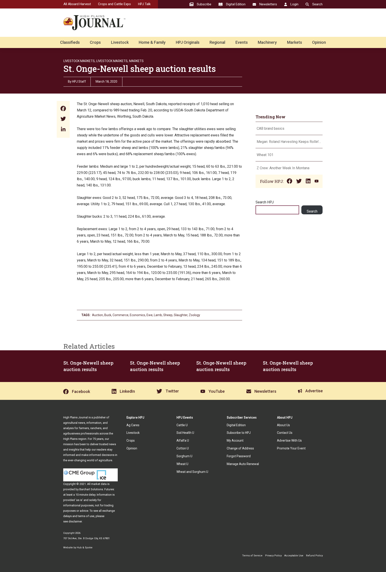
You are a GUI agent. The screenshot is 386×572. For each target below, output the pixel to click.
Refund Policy (314, 555)
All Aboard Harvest (77, 4)
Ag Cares (132, 425)
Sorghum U (184, 456)
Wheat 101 (265, 155)
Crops (95, 42)
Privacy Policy (273, 555)
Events (241, 42)
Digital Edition (236, 425)
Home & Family (152, 42)
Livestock (120, 42)
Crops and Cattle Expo (114, 4)
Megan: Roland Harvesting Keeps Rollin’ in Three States (289, 142)
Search (312, 211)
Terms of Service (252, 555)
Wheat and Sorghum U (192, 472)
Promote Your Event (291, 448)
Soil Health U (185, 432)
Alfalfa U (182, 440)
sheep (167, 315)
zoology (194, 315)
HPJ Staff (79, 81)
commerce (120, 315)
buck (107, 315)
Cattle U (182, 425)
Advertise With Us (289, 440)
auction (97, 315)
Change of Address (240, 448)
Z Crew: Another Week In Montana (283, 168)
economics (137, 315)
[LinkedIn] (63, 129)
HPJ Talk (144, 4)
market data (99, 484)
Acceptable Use (293, 555)
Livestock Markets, (79, 61)
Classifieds (70, 42)
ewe (150, 315)
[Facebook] (63, 109)
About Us (283, 425)
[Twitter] (63, 119)
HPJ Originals (187, 42)
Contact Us (284, 432)
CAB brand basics (270, 128)
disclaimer (75, 521)
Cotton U (182, 448)
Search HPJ (265, 202)
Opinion (319, 42)
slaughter (180, 315)
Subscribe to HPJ (239, 432)
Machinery (267, 42)
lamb (158, 315)
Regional (217, 42)
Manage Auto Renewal (243, 464)
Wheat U (182, 464)
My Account (235, 440)
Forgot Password (239, 456)
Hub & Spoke (84, 547)
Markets (294, 42)
